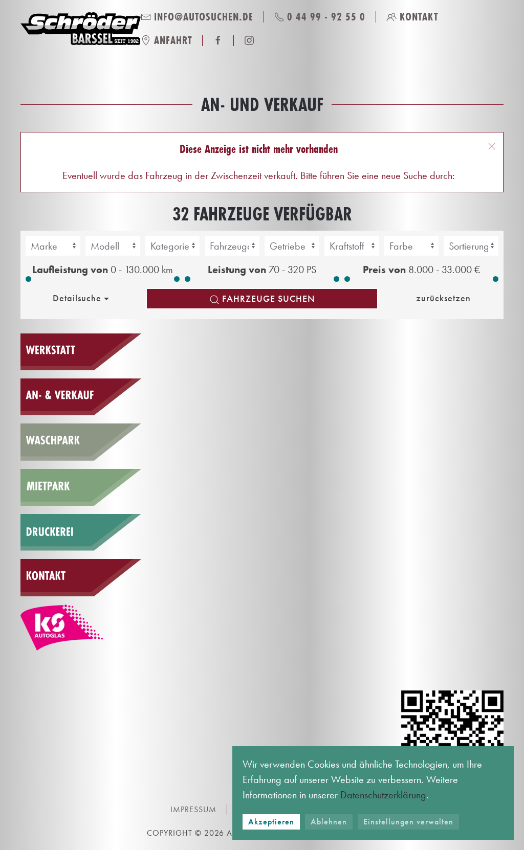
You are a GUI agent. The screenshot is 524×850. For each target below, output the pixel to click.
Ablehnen (329, 821)
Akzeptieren (271, 821)
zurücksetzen (443, 298)
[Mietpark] (80, 487)
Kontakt (419, 16)
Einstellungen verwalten (408, 821)
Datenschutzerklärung (383, 794)
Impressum (193, 809)
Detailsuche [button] (77, 298)
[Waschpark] (80, 441)
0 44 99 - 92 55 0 (326, 16)
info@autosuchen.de (203, 16)
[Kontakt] (80, 577)
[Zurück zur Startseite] (80, 29)
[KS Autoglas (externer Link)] (80, 627)
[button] (491, 146)
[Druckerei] (80, 532)
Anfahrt (173, 40)
